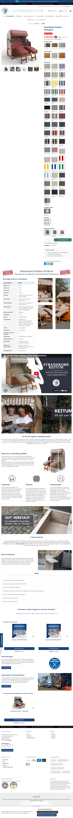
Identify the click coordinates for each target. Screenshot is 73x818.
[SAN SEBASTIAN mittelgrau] (62, 183)
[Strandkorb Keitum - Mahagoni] (21, 45)
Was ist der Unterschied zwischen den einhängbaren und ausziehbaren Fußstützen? (23, 591)
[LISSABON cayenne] (62, 107)
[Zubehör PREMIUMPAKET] (54, 631)
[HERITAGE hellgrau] (47, 99)
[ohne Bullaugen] (47, 211)
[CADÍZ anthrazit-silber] (47, 74)
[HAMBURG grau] (47, 91)
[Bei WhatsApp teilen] (48, 263)
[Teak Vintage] (54, 55)
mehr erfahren (6, 667)
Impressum (5, 759)
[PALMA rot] (54, 150)
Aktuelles (29, 735)
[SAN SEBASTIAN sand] (54, 183)
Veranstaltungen (31, 737)
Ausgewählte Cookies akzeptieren (47, 815)
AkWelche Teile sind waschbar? (10, 598)
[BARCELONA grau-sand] (54, 66)
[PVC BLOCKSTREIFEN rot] (62, 158)
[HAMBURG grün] (54, 91)
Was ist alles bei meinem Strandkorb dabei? (14, 580)
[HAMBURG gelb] (54, 83)
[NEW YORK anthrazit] (62, 141)
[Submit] (49, 803)
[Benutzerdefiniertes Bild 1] (13, 785)
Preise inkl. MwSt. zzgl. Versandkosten (53, 39)
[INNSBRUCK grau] (54, 107)
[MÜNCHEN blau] (47, 141)
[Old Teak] (47, 45)
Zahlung (53, 737)
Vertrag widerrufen (7, 750)
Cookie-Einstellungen (8, 766)
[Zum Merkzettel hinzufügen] (33, 636)
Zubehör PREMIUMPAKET (53, 639)
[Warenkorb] (70, 10)
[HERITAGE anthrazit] (47, 107)
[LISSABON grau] (47, 116)
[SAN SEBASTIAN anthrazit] (62, 175)
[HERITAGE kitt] (62, 99)
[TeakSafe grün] (47, 232)
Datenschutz (6, 763)
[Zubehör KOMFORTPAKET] (19, 631)
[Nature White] (62, 45)
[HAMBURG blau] (62, 83)
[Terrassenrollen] (47, 221)
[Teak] (47, 55)
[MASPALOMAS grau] (54, 116)
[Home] (3, 16)
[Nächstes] (40, 45)
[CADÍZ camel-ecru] (54, 74)
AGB (4, 761)
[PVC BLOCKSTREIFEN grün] (62, 166)
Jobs (28, 734)
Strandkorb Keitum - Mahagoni (19, 711)
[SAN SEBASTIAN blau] (54, 192)
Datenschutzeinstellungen (45, 809)
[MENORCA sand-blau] (47, 133)
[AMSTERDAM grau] (47, 66)
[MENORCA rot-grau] (62, 116)
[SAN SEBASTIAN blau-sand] (47, 192)
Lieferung (53, 735)
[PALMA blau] (47, 150)
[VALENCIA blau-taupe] (47, 200)
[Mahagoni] (62, 55)
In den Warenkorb (63, 240)
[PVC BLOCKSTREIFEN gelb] (47, 166)
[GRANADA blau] (47, 83)
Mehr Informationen (23, 813)
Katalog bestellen (1, 640)
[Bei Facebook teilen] (45, 263)
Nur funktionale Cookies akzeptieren (47, 812)
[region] (21, 49)
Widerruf (5, 765)
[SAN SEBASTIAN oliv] (62, 192)
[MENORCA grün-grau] (47, 124)
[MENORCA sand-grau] (54, 124)
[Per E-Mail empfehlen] (51, 263)
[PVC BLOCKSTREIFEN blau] (54, 166)
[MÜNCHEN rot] (54, 133)
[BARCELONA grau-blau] (62, 66)
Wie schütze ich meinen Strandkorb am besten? (15, 583)
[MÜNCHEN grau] (62, 133)
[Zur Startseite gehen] (5, 10)
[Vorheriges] (2, 45)
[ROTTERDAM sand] (54, 175)
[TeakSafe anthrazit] (54, 232)
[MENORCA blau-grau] (62, 124)
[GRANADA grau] (62, 74)
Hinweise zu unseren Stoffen (10, 601)
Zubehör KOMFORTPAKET (19, 639)
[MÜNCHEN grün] (54, 141)
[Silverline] (62, 232)
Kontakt (53, 734)
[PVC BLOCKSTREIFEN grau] (47, 175)
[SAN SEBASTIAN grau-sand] (47, 183)
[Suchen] (42, 10)
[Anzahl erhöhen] (52, 239)
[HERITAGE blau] (54, 99)
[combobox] (25, 10)
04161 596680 (67, 6)
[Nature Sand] (54, 45)
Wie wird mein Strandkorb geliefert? (12, 587)
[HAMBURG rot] (62, 91)
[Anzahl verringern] (45, 239)
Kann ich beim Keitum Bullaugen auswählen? (14, 594)
